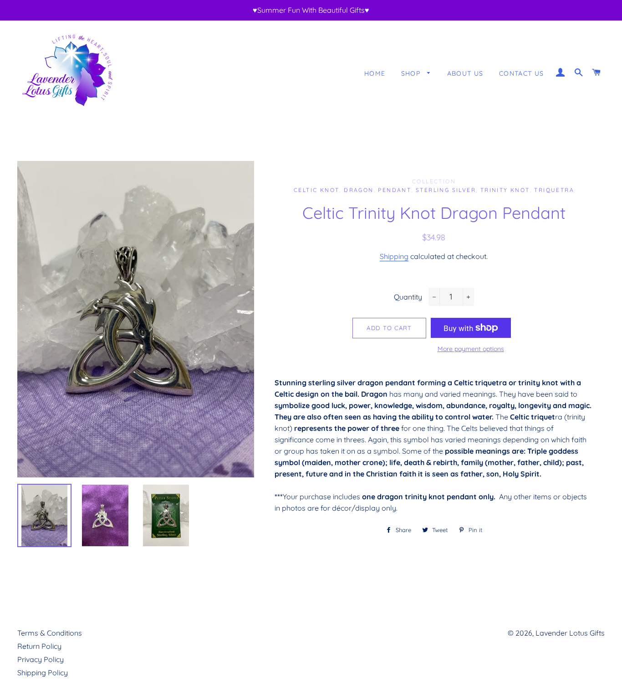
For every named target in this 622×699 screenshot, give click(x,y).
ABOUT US (465, 73)
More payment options (471, 349)
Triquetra (554, 189)
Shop (412, 73)
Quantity (408, 296)
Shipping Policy (42, 672)
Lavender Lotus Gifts (570, 632)
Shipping (394, 256)
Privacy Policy (40, 659)
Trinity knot (505, 189)
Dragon (358, 189)
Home (375, 73)
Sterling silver (446, 189)
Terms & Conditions (49, 632)
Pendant (394, 189)
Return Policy (39, 646)
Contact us (521, 73)
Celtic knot (316, 189)
